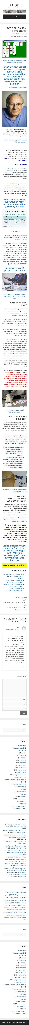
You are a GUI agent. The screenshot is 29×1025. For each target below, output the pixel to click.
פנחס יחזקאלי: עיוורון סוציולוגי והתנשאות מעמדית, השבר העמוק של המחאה (15, 863)
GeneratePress (6, 1022)
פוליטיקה (23, 796)
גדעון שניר (13, 897)
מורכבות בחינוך (21, 777)
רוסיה (17, 915)
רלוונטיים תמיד (21, 806)
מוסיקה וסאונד (21, 772)
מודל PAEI (15, 172)
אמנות (24, 758)
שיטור (19, 917)
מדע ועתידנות (22, 770)
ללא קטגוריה (22, 767)
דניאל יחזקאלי (22, 765)
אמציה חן (7, 895)
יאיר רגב (6, 900)
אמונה (24, 755)
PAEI (23, 600)
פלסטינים (9, 909)
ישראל (24, 902)
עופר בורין (13, 907)
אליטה (24, 895)
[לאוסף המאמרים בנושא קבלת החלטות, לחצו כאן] (14, 81)
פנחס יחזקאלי (22, 799)
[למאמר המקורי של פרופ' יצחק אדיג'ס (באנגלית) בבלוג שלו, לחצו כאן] (14, 70)
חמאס (20, 900)
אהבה (24, 750)
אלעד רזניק (13, 895)
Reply (22, 667)
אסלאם (24, 897)
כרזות (22, 902)
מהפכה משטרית (15, 903)
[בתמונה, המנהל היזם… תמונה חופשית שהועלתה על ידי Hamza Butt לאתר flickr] (14, 296)
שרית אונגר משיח (21, 809)
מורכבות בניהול (20, 597)
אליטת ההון (20, 895)
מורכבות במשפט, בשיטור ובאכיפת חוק (15, 780)
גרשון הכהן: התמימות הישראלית (16, 841)
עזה (5, 907)
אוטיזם (24, 753)
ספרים (24, 794)
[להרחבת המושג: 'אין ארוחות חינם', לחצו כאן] (14, 269)
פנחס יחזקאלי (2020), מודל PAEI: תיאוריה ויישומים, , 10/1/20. (12, 576)
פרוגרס (10, 912)
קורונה (24, 804)
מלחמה (6, 902)
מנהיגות (24, 905)
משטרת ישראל (12, 905)
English (20, 745)
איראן (13, 892)
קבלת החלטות (11, 539)
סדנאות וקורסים (21, 791)
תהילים (9, 917)
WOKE (24, 892)
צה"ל (7, 912)
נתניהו (17, 907)
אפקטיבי (24, 541)
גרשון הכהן (23, 760)
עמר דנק (24, 909)
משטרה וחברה (21, 787)
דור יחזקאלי (22, 763)
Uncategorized (18, 748)
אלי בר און (8, 892)
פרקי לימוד (23, 801)
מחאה (9, 902)
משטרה (19, 905)
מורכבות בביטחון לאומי (19, 775)
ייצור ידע (14, 4)
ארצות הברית (18, 897)
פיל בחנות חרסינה (15, 909)
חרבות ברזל (15, 900)
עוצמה (7, 907)
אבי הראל (18, 892)
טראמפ (10, 900)
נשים (24, 789)
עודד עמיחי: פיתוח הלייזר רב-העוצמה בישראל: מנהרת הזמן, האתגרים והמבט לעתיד (15, 870)
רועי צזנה (13, 915)
